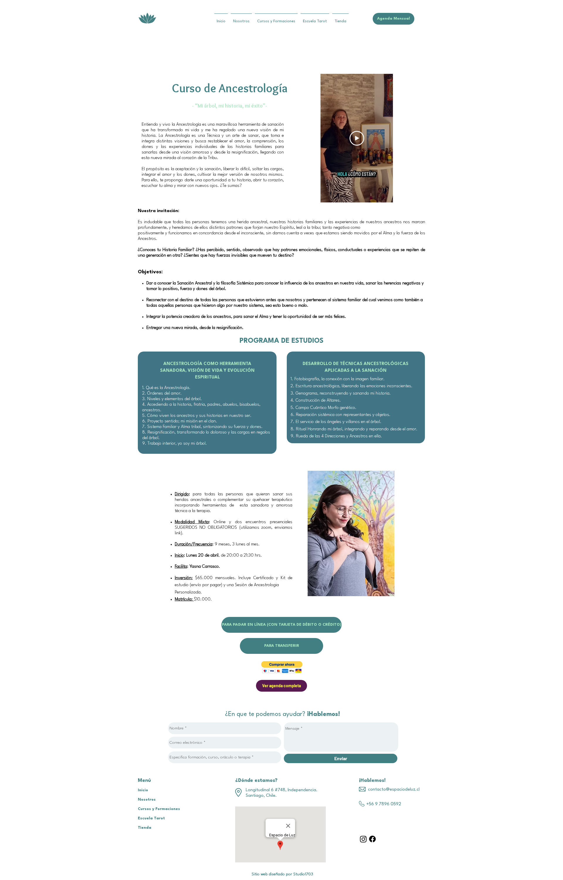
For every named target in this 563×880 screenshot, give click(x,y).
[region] (351, 534)
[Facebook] (372, 839)
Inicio (143, 790)
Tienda (144, 828)
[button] (282, 667)
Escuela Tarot (151, 818)
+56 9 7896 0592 (383, 804)
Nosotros (147, 799)
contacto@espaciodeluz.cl (394, 789)
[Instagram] (363, 839)
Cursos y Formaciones (159, 809)
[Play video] (357, 138)
